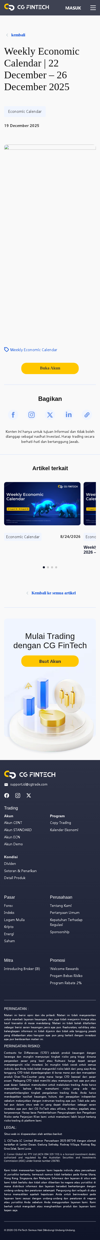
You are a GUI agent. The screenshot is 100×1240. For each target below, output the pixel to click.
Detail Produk (14, 877)
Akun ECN (12, 836)
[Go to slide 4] (56, 567)
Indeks (9, 912)
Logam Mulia (14, 919)
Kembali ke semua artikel (54, 593)
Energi (9, 933)
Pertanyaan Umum (64, 912)
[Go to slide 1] (44, 567)
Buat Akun (50, 661)
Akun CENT (13, 822)
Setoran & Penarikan (20, 870)
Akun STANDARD (18, 829)
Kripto (9, 926)
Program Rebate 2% (66, 982)
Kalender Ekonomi (64, 829)
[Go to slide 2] (48, 567)
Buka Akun (50, 368)
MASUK (73, 8)
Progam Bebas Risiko (66, 975)
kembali (18, 35)
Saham (9, 940)
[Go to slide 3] (52, 567)
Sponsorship (59, 931)
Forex (8, 905)
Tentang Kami (61, 905)
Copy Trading (60, 822)
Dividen (10, 863)
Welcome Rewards (64, 968)
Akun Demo (13, 843)
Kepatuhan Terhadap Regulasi (66, 922)
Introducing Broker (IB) (22, 968)
